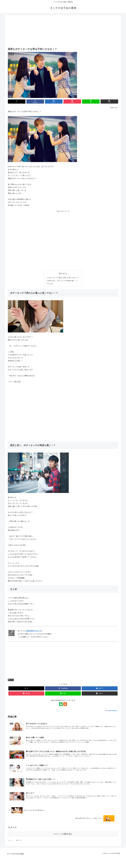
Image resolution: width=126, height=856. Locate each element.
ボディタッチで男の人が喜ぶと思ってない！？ (63, 277)
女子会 (11, 680)
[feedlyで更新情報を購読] (61, 704)
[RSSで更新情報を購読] (65, 704)
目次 (60, 273)
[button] (109, 101)
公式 (27, 631)
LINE (31, 631)
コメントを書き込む (63, 834)
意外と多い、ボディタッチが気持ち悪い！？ (63, 280)
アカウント (37, 631)
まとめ (50, 283)
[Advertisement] (63, 31)
